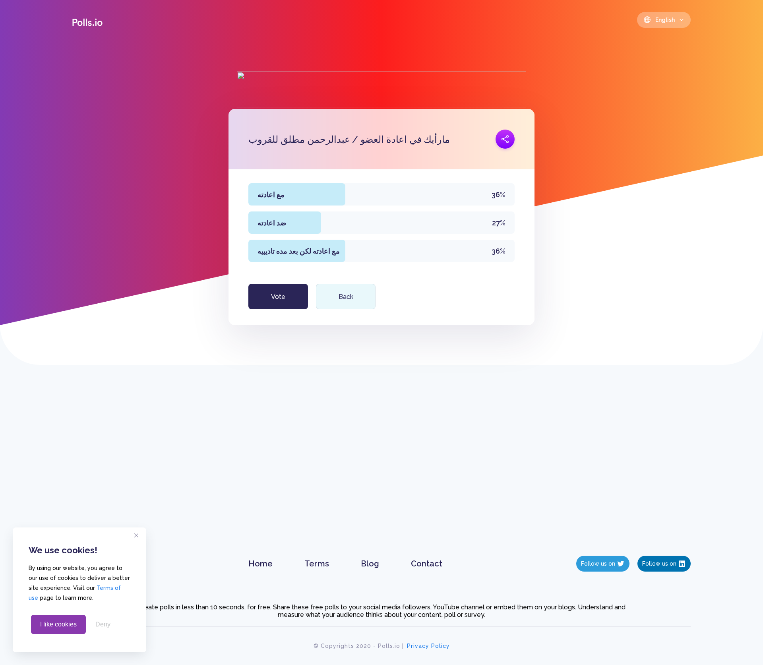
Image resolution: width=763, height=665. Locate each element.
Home (260, 563)
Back (346, 297)
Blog (370, 563)
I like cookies (58, 624)
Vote (278, 297)
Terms (316, 563)
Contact (426, 563)
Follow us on (598, 563)
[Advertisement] (381, 468)
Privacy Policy (428, 646)
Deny (102, 624)
